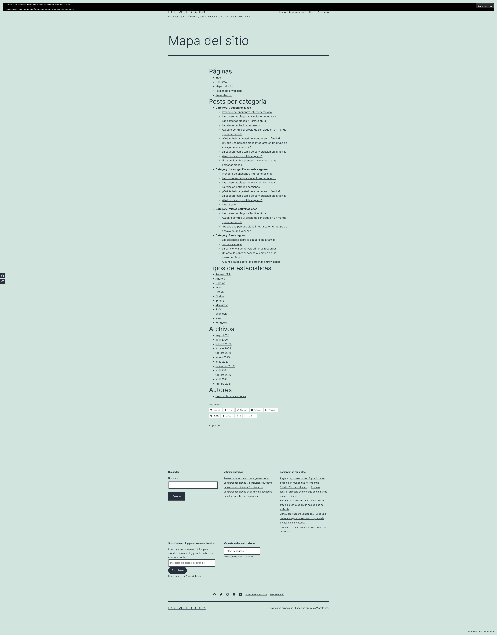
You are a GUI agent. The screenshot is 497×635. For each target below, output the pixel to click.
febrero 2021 (223, 383)
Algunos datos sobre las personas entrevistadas (251, 261)
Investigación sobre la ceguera (248, 169)
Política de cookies (67, 9)
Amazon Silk (223, 274)
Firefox (219, 296)
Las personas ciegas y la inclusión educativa (249, 116)
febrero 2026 (223, 344)
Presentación (297, 12)
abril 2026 (221, 339)
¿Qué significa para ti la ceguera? (242, 156)
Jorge (283, 478)
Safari (218, 309)
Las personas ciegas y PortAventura (244, 120)
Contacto (323, 12)
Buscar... (173, 478)
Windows (221, 322)
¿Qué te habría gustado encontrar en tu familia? (251, 138)
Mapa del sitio (224, 86)
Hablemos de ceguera (187, 12)
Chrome (220, 283)
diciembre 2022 (225, 366)
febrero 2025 (223, 352)
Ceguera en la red (240, 107)
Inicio (282, 12)
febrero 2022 (223, 374)
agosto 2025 (223, 348)
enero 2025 (222, 357)
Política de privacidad (228, 90)
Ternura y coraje (232, 244)
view (218, 318)
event (218, 287)
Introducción (229, 204)
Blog (311, 12)
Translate (247, 556)
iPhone (219, 300)
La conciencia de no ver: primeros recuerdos (249, 248)
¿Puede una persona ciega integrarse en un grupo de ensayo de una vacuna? (303, 518)
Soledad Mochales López (230, 396)
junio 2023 (222, 361)
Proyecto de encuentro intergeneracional (247, 112)
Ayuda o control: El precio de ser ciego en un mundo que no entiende (303, 491)
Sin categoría (237, 235)
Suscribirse (178, 570)
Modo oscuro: (475, 631)
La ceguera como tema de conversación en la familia (254, 151)
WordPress (322, 608)
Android (220, 278)
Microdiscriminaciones (243, 209)
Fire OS (220, 291)
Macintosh (221, 305)
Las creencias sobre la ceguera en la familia (248, 239)
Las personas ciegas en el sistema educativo (249, 182)
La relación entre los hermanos (241, 125)
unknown (221, 313)
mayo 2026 (222, 335)
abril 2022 (221, 370)
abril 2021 (221, 379)
